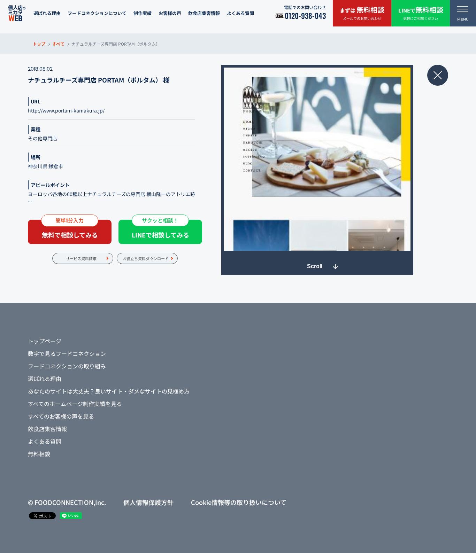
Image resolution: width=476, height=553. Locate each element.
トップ (39, 44)
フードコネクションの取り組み (67, 366)
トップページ (44, 341)
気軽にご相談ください (420, 13)
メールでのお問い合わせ (362, 13)
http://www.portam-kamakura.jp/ (66, 110)
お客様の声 (170, 13)
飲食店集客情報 (204, 13)
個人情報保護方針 (148, 502)
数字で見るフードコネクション (67, 353)
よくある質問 (240, 13)
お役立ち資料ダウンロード (146, 258)
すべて (58, 44)
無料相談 (39, 454)
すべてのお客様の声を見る (61, 416)
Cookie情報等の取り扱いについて (238, 502)
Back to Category (437, 75)
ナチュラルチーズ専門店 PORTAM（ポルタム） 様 (98, 79)
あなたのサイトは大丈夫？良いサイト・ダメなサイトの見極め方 (109, 391)
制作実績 (142, 13)
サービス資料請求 (81, 258)
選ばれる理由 (47, 13)
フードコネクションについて (97, 13)
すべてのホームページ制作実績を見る (75, 403)
